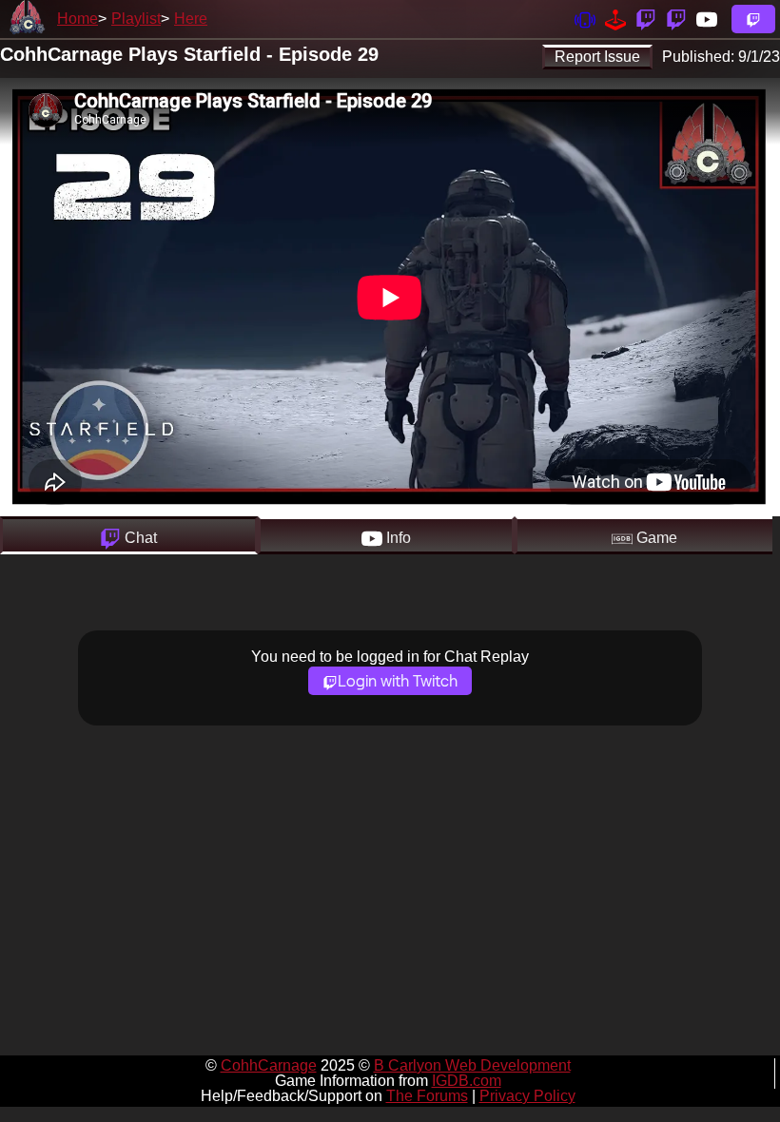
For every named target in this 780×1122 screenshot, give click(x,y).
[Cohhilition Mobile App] (585, 18)
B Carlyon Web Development (472, 1065)
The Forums (427, 1096)
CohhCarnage (269, 1065)
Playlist (136, 18)
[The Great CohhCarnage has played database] (615, 18)
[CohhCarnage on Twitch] (645, 18)
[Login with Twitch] (753, 19)
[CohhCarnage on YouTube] (706, 18)
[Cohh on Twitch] (676, 18)
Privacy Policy (527, 1096)
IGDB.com (466, 1081)
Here (190, 18)
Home (77, 18)
